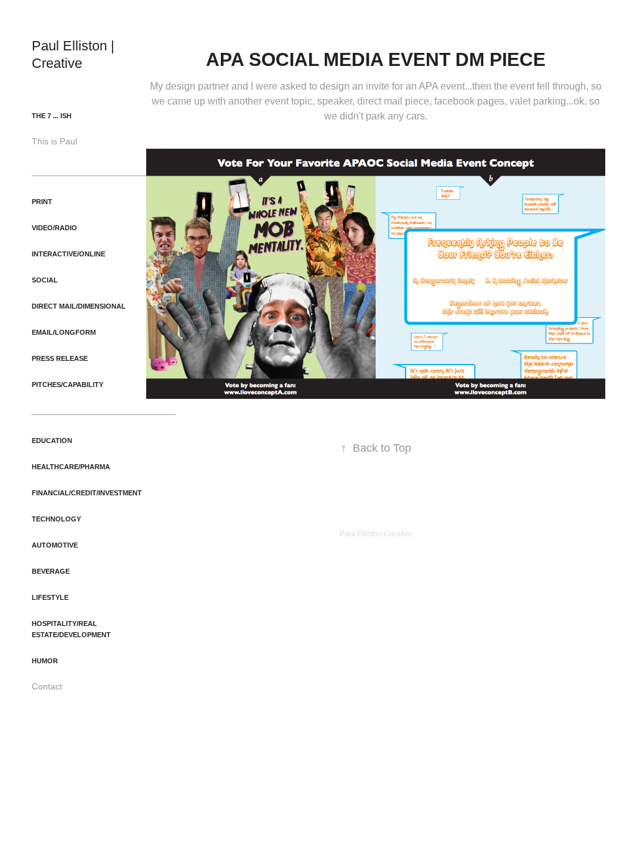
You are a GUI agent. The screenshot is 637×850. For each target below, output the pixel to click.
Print (42, 201)
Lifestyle (50, 597)
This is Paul (54, 141)
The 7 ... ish (52, 115)
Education (52, 440)
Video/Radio (54, 227)
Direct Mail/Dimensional (79, 306)
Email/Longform (64, 332)
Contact (47, 686)
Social (45, 280)
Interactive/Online (68, 254)
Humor (45, 661)
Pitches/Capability (67, 384)
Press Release (60, 358)
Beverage (51, 571)
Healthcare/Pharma (71, 466)
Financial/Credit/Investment (87, 493)
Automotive (55, 545)
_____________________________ (104, 171)
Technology (56, 519)
